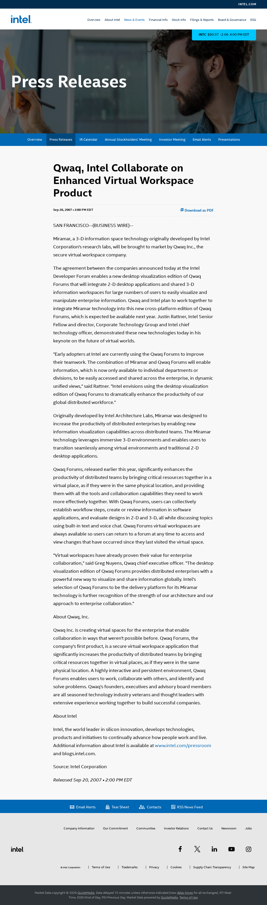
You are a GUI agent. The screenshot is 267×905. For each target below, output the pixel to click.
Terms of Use (188, 897)
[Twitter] (197, 849)
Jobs (248, 828)
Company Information (79, 828)
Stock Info (179, 20)
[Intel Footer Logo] (17, 849)
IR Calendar (89, 139)
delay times (185, 893)
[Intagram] (248, 849)
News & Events (134, 20)
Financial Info (158, 20)
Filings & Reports (202, 20)
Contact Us (205, 828)
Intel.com (247, 4)
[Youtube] (231, 849)
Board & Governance (232, 20)
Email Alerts (202, 139)
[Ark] (180, 849)
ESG (253, 20)
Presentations (229, 139)
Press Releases (61, 139)
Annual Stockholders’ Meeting (128, 139)
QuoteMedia (85, 893)
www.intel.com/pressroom (183, 745)
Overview (93, 20)
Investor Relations (176, 828)
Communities (145, 828)
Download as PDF (199, 210)
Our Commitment (115, 828)
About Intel (112, 20)
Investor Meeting (172, 139)
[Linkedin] (214, 849)
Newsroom (228, 828)
